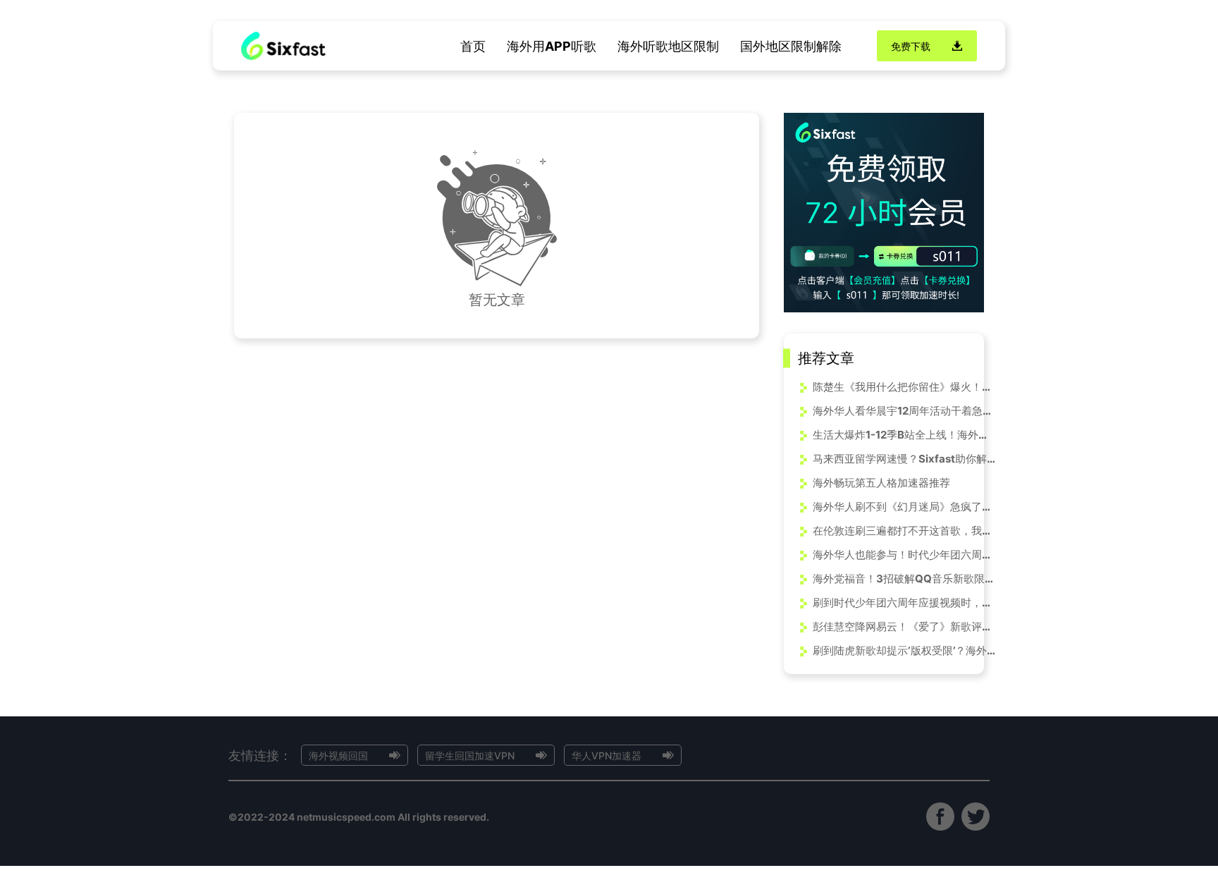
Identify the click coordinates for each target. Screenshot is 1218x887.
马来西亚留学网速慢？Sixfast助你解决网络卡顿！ (904, 458)
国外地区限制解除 (791, 46)
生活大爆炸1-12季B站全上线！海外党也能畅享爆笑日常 (904, 434)
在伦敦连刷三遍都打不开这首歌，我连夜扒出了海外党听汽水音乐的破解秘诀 (904, 530)
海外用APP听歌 (551, 46)
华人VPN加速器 (606, 755)
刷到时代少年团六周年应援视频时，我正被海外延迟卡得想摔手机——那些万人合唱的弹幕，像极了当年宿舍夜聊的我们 (904, 602)
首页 (473, 46)
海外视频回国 (338, 755)
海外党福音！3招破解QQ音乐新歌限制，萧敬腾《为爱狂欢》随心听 (904, 578)
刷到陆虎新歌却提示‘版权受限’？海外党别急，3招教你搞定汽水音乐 (904, 650)
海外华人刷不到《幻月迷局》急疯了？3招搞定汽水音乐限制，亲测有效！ (904, 506)
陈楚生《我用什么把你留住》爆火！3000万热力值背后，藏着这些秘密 (904, 386)
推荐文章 (826, 358)
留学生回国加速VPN (470, 755)
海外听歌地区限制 (668, 46)
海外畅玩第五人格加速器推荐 (881, 482)
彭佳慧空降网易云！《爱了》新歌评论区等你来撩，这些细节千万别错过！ (904, 626)
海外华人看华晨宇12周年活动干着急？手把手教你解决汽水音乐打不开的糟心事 (904, 410)
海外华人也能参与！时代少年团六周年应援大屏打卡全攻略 (904, 554)
